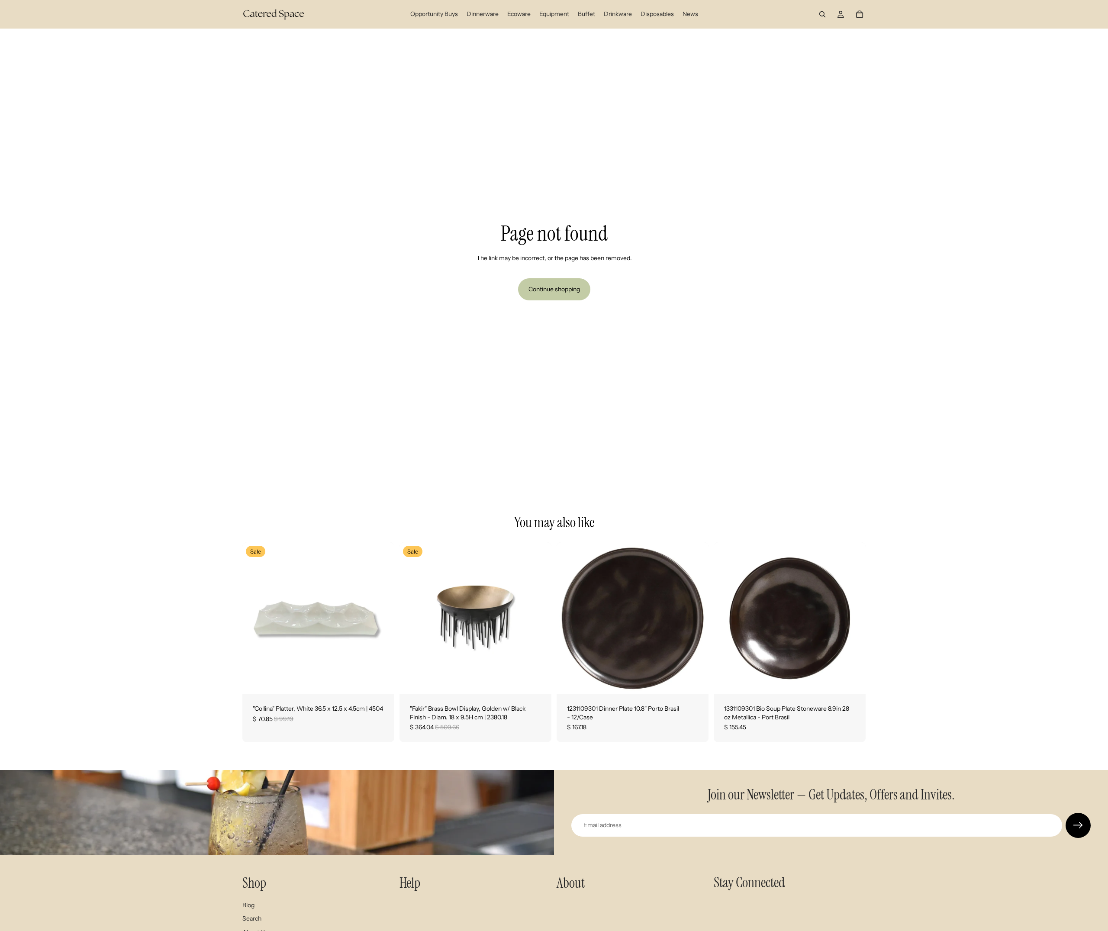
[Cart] (859, 14)
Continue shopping (554, 289)
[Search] (822, 14)
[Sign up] (1078, 825)
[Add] (381, 681)
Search (251, 918)
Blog (248, 905)
